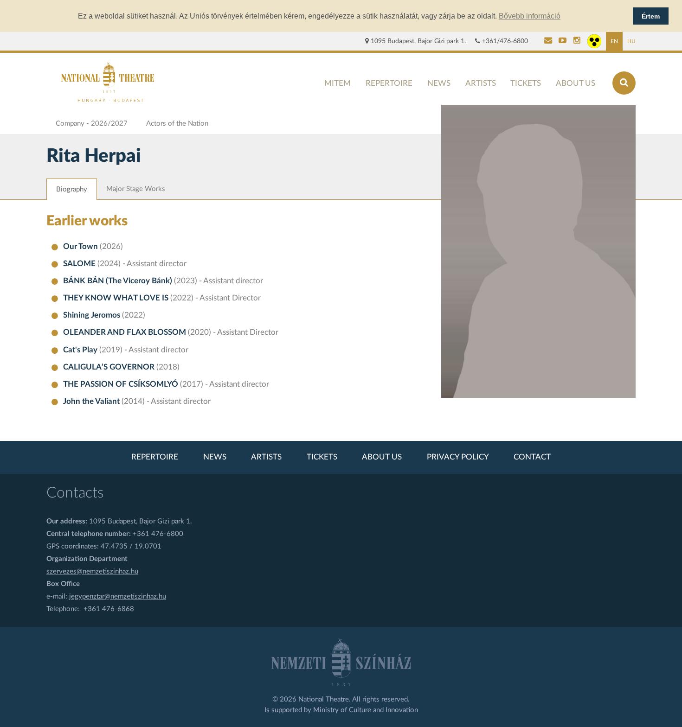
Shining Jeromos (92, 315)
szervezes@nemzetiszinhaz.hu (92, 571)
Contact (532, 457)
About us (575, 83)
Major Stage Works (135, 188)
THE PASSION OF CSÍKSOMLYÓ (121, 384)
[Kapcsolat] (548, 41)
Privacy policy (458, 457)
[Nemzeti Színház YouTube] (562, 41)
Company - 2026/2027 (92, 123)
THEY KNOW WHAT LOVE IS (116, 298)
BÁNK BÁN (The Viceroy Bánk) (118, 281)
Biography (71, 189)
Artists (480, 83)
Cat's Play (81, 350)
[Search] (624, 83)
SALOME (80, 264)
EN (614, 41)
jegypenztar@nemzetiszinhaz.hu (117, 596)
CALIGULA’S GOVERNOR (109, 367)
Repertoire (389, 83)
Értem (651, 16)
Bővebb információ (529, 16)
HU (631, 41)
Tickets (525, 83)
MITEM (337, 83)
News (438, 83)
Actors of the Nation (177, 123)
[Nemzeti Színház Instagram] (576, 41)
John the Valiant (92, 401)
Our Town (81, 246)
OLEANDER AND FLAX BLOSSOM (125, 332)
